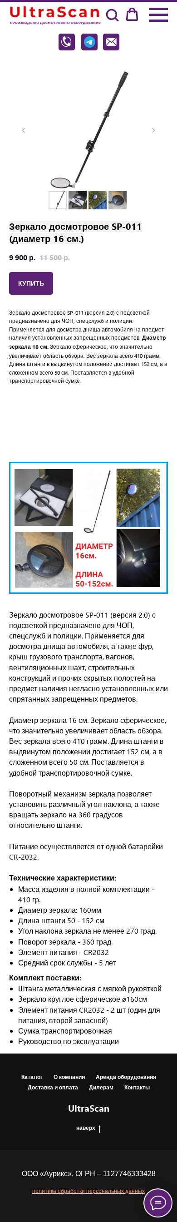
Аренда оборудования (126, 1077)
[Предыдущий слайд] (23, 130)
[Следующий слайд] (153, 130)
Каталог (32, 1077)
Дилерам (101, 1087)
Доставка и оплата (53, 1087)
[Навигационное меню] (158, 15)
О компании (69, 1077)
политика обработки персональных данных (88, 1190)
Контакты (137, 1087)
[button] (112, 14)
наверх (85, 1127)
